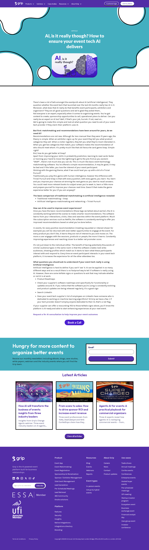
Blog (88, 463)
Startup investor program (128, 499)
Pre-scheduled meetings (127, 489)
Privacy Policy (33, 539)
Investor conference (126, 526)
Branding (58, 530)
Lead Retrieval (60, 492)
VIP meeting (126, 494)
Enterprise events (128, 478)
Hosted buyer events (126, 482)
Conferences (126, 474)
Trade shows (126, 463)
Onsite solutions (61, 499)
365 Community (61, 496)
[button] (29, 4)
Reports (89, 474)
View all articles (74, 436)
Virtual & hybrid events (92, 491)
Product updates (110, 474)
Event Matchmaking (63, 467)
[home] (19, 3)
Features (58, 512)
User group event (128, 521)
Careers (107, 463)
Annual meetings (128, 467)
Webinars (90, 470)
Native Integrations (63, 523)
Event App (59, 463)
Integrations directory (63, 526)
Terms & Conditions (19, 539)
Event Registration (62, 470)
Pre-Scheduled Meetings (65, 489)
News (106, 467)
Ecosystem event (128, 504)
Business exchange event (127, 509)
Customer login (111, 4)
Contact (107, 470)
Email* (91, 347)
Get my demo (127, 4)
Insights (58, 519)
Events (89, 467)
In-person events (93, 486)
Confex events (127, 470)
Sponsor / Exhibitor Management (68, 478)
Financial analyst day (128, 516)
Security (58, 515)
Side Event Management (65, 481)
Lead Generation (61, 485)
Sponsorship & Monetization (67, 474)
